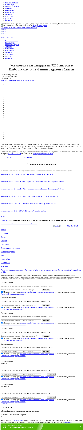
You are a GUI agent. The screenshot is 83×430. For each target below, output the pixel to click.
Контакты (8, 20)
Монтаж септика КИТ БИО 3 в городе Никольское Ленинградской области (28, 203)
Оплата (3, 237)
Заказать (9, 157)
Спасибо (4, 404)
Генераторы (9, 10)
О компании (5, 263)
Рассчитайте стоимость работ (11, 80)
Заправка (8, 8)
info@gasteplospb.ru (40, 26)
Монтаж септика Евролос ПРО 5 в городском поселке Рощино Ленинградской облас (32, 189)
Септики (8, 14)
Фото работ (9, 18)
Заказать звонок (29, 80)
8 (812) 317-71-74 (7, 37)
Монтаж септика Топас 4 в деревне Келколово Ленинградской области (27, 174)
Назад (3, 216)
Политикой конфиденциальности (13, 294)
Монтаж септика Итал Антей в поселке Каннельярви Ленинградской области (29, 196)
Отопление (9, 16)
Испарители (9, 12)
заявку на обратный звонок (43, 154)
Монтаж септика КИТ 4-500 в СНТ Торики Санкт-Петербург (23, 211)
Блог (2, 255)
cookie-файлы (18, 420)
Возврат (4, 241)
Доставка (4, 233)
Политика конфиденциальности (13, 270)
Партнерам (5, 244)
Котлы (3, 230)
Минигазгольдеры (12, 6)
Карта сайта (5, 259)
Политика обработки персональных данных (41, 270)
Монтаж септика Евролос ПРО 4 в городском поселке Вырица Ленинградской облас (32, 181)
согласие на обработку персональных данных (37, 292)
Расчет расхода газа (8, 252)
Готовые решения (11, 3)
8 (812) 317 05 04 (71, 226)
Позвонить (28, 157)
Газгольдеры (9, 5)
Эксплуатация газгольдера (10, 248)
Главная (4, 220)
